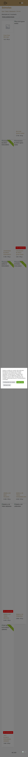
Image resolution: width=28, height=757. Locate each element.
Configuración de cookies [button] (9, 382)
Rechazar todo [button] (7, 385)
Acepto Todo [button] (20, 382)
